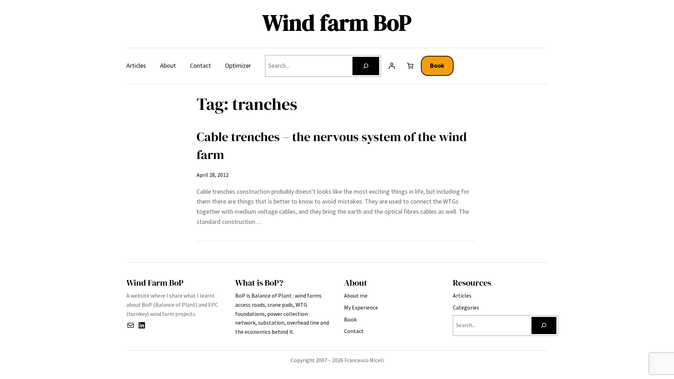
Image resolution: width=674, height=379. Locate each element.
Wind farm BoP (337, 22)
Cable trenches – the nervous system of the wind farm (332, 145)
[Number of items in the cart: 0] (410, 66)
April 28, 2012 (213, 174)
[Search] (365, 66)
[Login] (391, 66)
